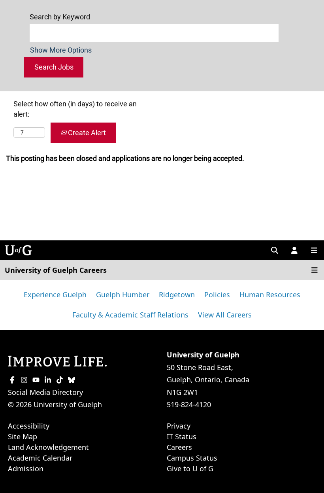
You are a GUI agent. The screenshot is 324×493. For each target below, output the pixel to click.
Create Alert (86, 132)
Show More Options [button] (61, 50)
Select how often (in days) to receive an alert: (75, 109)
